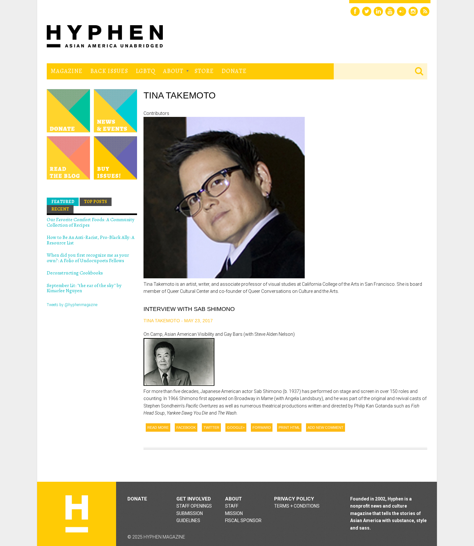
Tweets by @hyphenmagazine (72, 305)
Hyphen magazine (76, 513)
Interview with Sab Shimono (189, 309)
